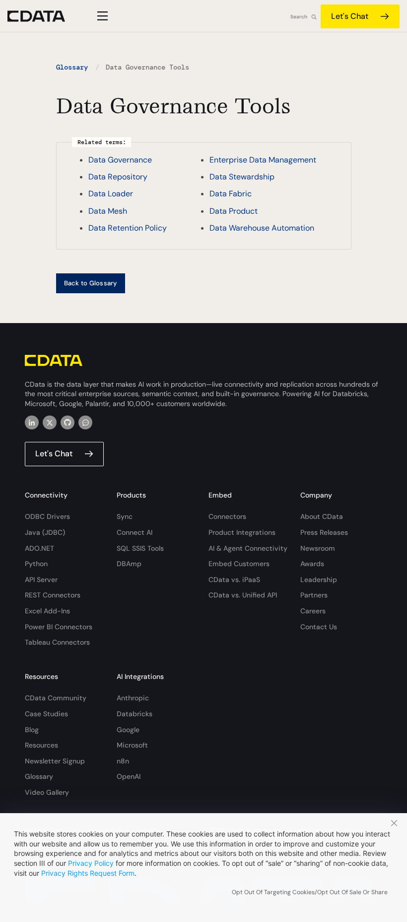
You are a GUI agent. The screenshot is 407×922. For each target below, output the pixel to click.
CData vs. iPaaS (234, 579)
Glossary (72, 67)
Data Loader (110, 193)
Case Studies (46, 713)
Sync (125, 516)
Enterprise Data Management (262, 160)
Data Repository (117, 176)
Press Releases (324, 532)
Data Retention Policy (127, 228)
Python (36, 563)
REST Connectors (52, 594)
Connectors (227, 516)
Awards (312, 563)
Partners (314, 594)
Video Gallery (47, 792)
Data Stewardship (241, 176)
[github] (67, 422)
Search (298, 16)
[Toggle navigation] (101, 16)
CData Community (55, 697)
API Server (41, 579)
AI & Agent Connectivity (247, 548)
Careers (313, 610)
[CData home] (43, 16)
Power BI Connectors (58, 626)
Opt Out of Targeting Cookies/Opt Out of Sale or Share (310, 892)
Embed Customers (239, 563)
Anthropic (133, 697)
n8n (123, 760)
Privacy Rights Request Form (88, 873)
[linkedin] (32, 422)
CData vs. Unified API (242, 594)
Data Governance (120, 160)
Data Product (233, 211)
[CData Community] (85, 422)
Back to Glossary (90, 283)
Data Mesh (107, 211)
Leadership (318, 579)
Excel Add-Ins (47, 610)
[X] (50, 422)
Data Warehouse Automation (261, 228)
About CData (321, 516)
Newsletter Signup (55, 760)
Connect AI (134, 532)
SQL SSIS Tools (140, 548)
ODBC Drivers (47, 516)
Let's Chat (349, 16)
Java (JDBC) (45, 532)
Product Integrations (241, 532)
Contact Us (318, 626)
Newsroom (317, 548)
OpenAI (128, 776)
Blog (32, 729)
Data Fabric (230, 193)
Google (128, 729)
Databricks (134, 713)
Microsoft (132, 745)
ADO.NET (39, 548)
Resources (41, 745)
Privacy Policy (91, 863)
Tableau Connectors (57, 642)
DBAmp (129, 563)
